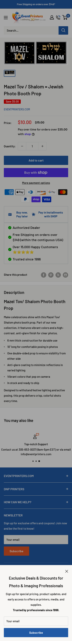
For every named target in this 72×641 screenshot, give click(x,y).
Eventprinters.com (17, 109)
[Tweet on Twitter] (58, 274)
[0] (65, 17)
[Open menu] (6, 17)
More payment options (36, 182)
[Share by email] (65, 274)
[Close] (66, 570)
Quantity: (10, 146)
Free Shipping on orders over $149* (36, 4)
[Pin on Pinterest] (51, 274)
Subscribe (36, 632)
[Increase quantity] (42, 146)
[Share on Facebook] (43, 274)
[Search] (63, 30)
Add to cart (36, 160)
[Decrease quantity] (22, 146)
